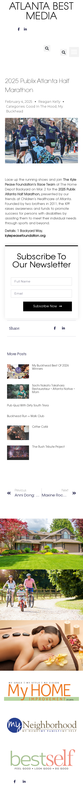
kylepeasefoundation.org (25, 236)
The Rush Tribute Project (48, 447)
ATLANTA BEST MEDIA (41, 12)
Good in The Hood (41, 106)
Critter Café (40, 427)
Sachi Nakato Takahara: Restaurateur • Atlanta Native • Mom (53, 389)
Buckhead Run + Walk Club (25, 416)
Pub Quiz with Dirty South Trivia (28, 405)
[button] (47, 48)
